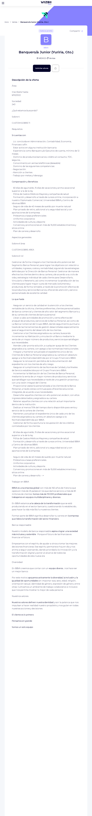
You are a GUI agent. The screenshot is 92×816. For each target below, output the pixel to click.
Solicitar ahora (41, 68)
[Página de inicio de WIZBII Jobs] (46, 3)
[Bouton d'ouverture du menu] (3, 3)
